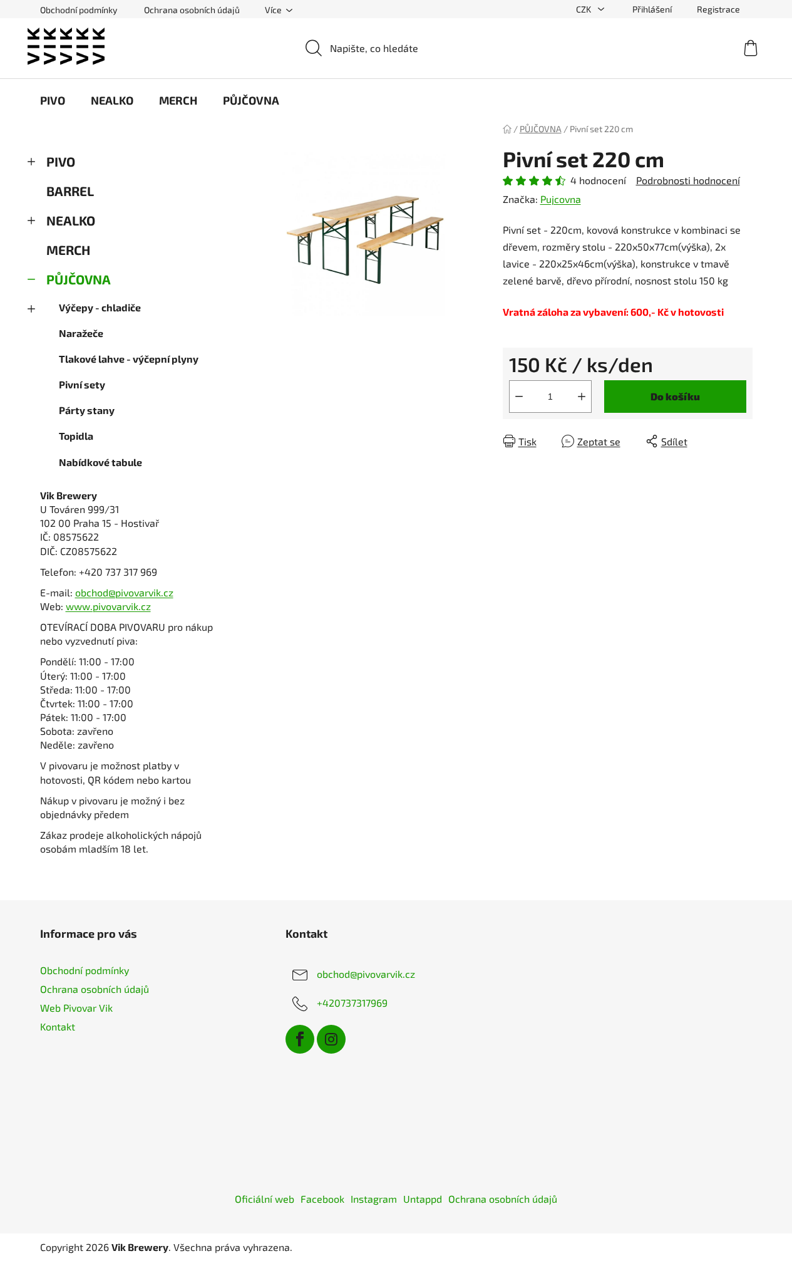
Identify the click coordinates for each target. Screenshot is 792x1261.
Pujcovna (560, 199)
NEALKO (70, 220)
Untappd (422, 1199)
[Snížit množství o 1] (519, 396)
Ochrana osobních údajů (192, 9)
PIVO (60, 161)
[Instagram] (331, 1039)
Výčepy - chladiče (100, 307)
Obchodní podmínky (78, 9)
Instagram (374, 1199)
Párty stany (87, 410)
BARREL (70, 191)
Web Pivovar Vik (76, 1008)
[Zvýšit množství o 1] (581, 396)
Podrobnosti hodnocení (688, 180)
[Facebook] (299, 1039)
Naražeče (81, 333)
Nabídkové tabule (100, 462)
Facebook (322, 1199)
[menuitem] (53, 100)
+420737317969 (352, 1003)
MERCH (68, 249)
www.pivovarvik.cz (108, 606)
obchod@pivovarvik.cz (124, 592)
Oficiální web (264, 1199)
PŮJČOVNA (78, 279)
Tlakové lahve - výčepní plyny (128, 359)
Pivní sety (82, 384)
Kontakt (57, 1026)
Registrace (718, 9)
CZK (584, 9)
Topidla (76, 436)
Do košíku (675, 396)
